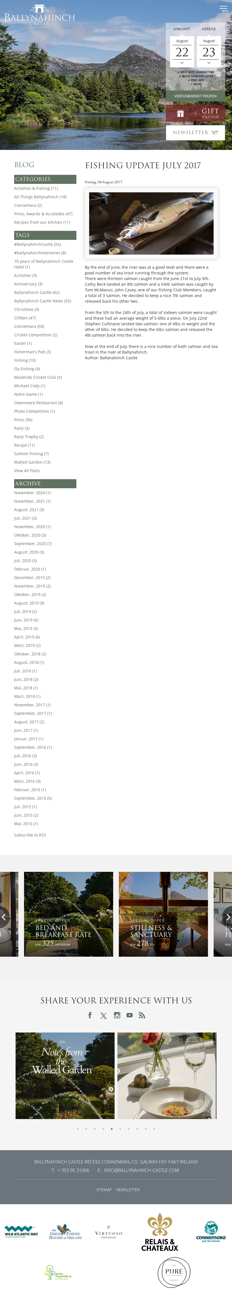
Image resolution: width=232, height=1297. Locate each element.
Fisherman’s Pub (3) (32, 351)
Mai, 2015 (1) (26, 823)
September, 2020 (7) (33, 543)
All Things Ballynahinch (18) (40, 196)
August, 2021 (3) (29, 509)
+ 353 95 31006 (73, 1170)
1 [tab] (78, 1129)
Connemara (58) (29, 326)
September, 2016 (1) (33, 747)
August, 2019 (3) (29, 603)
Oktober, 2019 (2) (30, 594)
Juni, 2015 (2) (26, 815)
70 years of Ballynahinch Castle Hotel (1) (43, 264)
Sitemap (104, 1189)
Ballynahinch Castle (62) (36, 292)
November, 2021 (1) (32, 501)
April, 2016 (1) (27, 772)
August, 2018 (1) (29, 662)
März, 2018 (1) (27, 696)
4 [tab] (103, 1129)
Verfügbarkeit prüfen (195, 95)
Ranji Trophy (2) (29, 436)
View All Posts (27, 470)
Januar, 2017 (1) (28, 738)
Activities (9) (25, 275)
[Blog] (142, 1015)
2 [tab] (86, 1129)
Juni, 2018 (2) (26, 679)
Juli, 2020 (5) (25, 560)
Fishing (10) (25, 360)
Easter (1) (23, 343)
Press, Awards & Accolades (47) (43, 213)
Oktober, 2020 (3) (30, 535)
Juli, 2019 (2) (25, 611)
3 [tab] (95, 1129)
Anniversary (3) (28, 284)
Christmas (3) (26, 309)
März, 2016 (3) (27, 781)
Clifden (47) (25, 318)
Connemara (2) (28, 205)
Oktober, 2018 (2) (30, 654)
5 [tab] (112, 1129)
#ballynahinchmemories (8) (40, 252)
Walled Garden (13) (32, 462)
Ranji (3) (21, 428)
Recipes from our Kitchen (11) (42, 222)
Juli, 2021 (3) (25, 518)
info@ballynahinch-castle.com (141, 1170)
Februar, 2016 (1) (30, 789)
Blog (24, 165)
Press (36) (23, 419)
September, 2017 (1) (33, 713)
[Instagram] (117, 1015)
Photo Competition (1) (34, 411)
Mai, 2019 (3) (26, 628)
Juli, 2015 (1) (25, 806)
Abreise (209, 29)
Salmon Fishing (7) (31, 453)
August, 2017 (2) (29, 721)
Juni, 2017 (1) (26, 730)
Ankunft (182, 29)
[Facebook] (89, 1015)
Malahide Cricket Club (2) (38, 377)
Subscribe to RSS (30, 835)
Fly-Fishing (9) (27, 368)
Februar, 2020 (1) (30, 569)
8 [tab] (137, 1129)
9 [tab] (146, 1129)
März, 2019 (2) (27, 645)
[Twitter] (103, 1015)
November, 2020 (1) (32, 526)
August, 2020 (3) (29, 552)
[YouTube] (129, 1015)
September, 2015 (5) (33, 798)
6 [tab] (120, 1129)
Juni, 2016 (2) (26, 764)
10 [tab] (154, 1129)
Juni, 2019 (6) (26, 620)
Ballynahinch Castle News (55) (42, 301)
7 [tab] (129, 1129)
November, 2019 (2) (32, 586)
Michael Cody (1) (29, 385)
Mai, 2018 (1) (26, 688)
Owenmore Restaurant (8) (38, 402)
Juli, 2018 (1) (25, 671)
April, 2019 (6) (27, 637)
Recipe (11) (24, 445)
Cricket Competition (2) (35, 334)
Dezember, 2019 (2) (32, 577)
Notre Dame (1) (28, 394)
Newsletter (127, 1189)
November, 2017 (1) (32, 704)
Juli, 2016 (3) (25, 755)
